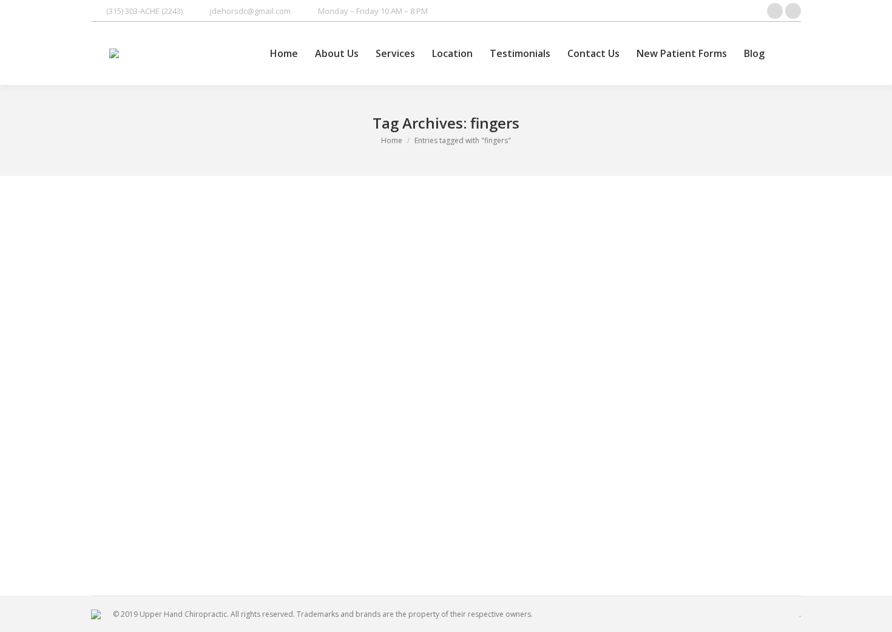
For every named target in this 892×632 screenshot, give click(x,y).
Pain (113, 509)
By (194, 509)
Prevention (142, 509)
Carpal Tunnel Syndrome (171, 489)
